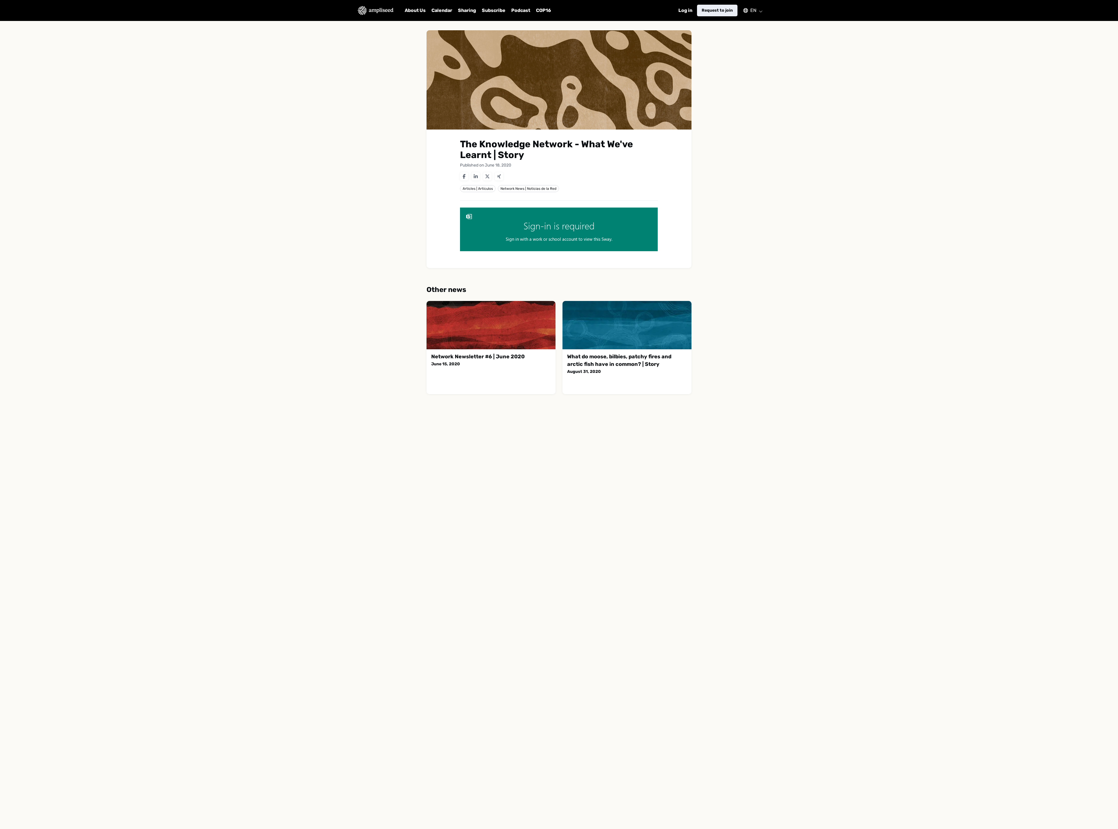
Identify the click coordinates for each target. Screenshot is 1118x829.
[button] (750, 10)
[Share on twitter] (487, 176)
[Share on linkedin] (476, 176)
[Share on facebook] (464, 176)
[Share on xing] (499, 176)
